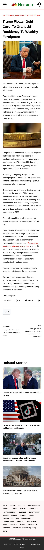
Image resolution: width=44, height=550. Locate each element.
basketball (32, 525)
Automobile (31, 521)
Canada (23, 509)
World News (19, 16)
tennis (22, 525)
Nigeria (5, 509)
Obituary (20, 521)
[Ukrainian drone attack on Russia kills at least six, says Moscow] (22, 476)
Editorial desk (35, 544)
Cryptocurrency (9, 512)
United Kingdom (34, 506)
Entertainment (34, 512)
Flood (5, 525)
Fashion (6, 515)
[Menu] (5, 5)
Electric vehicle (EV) (11, 518)
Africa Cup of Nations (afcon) (24, 528)
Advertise (7, 544)
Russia (13, 506)
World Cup (33, 509)
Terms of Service (20, 544)
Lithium (31, 515)
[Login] (39, 4)
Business (22, 512)
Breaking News (8, 16)
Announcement (8, 521)
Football (13, 525)
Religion (23, 515)
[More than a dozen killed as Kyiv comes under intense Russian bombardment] (22, 444)
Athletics (6, 528)
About (22, 548)
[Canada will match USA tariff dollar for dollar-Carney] (22, 378)
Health (14, 515)
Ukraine (22, 506)
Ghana (5, 506)
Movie (5, 531)
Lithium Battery (27, 518)
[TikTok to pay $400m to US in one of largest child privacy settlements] (22, 411)
